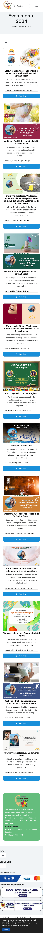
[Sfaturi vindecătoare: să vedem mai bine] (21, 740)
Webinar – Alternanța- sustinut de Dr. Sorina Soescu (21, 272)
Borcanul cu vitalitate (21, 445)
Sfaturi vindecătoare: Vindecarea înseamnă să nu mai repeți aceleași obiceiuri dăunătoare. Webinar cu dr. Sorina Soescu (21, 200)
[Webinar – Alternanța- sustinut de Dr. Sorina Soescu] (21, 251)
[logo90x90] (7, 2)
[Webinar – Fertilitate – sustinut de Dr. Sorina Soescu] (21, 121)
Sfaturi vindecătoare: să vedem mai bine (21, 754)
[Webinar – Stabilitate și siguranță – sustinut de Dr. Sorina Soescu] (21, 681)
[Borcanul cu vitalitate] (21, 433)
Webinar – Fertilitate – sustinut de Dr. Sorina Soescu (21, 142)
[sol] (21, 888)
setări (26, 926)
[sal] (21, 901)
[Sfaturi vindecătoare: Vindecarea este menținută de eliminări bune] (21, 556)
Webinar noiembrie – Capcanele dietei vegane (21, 634)
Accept (6, 929)
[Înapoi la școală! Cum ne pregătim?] (21, 376)
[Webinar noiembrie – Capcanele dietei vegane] (21, 616)
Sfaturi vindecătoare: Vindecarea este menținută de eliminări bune (21, 569)
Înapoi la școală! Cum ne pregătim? (21, 393)
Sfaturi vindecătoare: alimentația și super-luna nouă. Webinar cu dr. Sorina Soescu (21, 73)
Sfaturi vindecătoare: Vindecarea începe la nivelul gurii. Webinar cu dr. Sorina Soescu (21, 328)
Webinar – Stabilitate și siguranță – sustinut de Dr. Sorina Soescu (21, 702)
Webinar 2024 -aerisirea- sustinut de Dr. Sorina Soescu (21, 515)
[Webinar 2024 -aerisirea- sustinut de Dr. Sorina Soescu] (21, 493)
